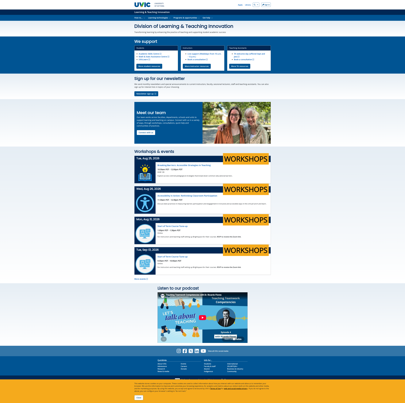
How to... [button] (138, 17)
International (232, 364)
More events (140, 279)
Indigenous (208, 371)
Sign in (267, 5)
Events (183, 364)
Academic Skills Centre (149, 53)
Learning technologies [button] (158, 17)
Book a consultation (197, 59)
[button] (256, 5)
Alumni (207, 369)
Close (138, 397)
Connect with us (146, 132)
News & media (163, 371)
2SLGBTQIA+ (232, 366)
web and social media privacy (235, 388)
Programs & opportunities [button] (185, 17)
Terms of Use (215, 388)
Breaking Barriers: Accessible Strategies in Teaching (184, 165)
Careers (184, 366)
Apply (240, 5)
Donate (184, 369)
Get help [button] (206, 17)
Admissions (162, 366)
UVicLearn (143, 59)
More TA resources (239, 66)
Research (161, 369)
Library (248, 5)
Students (207, 364)
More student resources (149, 66)
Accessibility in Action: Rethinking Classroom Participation (187, 195)
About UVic (162, 364)
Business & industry (235, 369)
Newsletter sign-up (145, 93)
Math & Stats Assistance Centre (153, 56)
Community (232, 371)
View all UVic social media (218, 351)
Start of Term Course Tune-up (172, 226)
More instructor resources (197, 66)
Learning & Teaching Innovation (152, 12)
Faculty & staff (210, 366)
